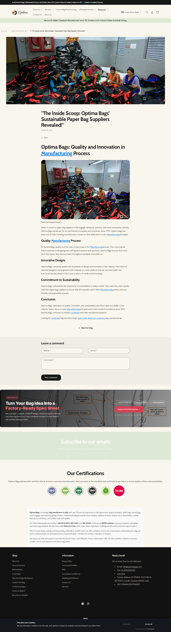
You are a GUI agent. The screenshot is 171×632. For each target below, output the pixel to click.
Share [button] (46, 138)
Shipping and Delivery (70, 578)
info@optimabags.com (132, 567)
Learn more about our (87, 318)
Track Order (16, 574)
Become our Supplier (20, 595)
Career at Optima (18, 591)
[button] (37, 9)
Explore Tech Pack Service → (129, 409)
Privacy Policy (67, 561)
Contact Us (66, 582)
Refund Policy (17, 570)
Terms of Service (18, 565)
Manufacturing (56, 153)
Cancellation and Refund (71, 574)
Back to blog (87, 327)
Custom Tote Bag (18, 582)
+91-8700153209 (128, 570)
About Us (15, 561)
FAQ (63, 570)
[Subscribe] (104, 456)
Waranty (65, 587)
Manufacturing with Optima (22, 578)
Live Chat (121, 574)
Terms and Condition (69, 565)
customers (75, 312)
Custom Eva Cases (19, 587)
